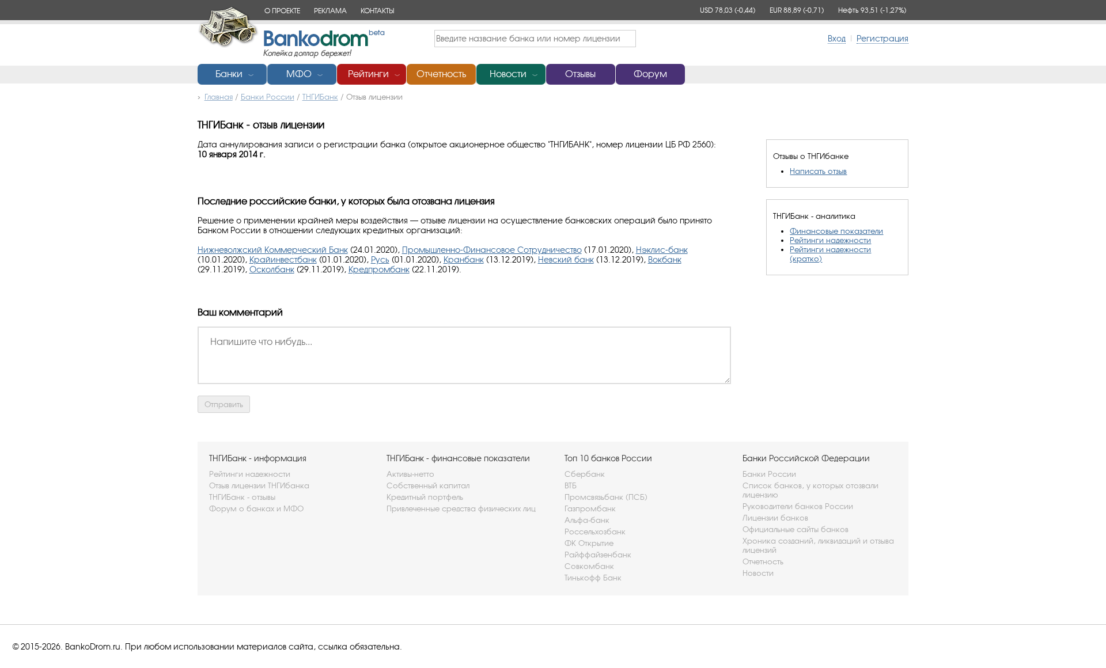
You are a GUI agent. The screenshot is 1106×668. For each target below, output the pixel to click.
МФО (299, 74)
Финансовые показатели (836, 231)
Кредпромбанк (379, 269)
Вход (837, 38)
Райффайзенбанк (598, 554)
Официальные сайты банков (796, 529)
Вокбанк (664, 259)
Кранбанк (464, 259)
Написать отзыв (818, 171)
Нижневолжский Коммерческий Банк (273, 250)
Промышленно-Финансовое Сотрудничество (492, 250)
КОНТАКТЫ (377, 10)
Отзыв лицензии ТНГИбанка (259, 485)
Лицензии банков (775, 517)
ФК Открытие (589, 543)
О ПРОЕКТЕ (282, 10)
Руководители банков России (798, 506)
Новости (508, 74)
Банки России (769, 474)
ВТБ (571, 485)
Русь (380, 259)
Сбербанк (585, 474)
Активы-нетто (410, 474)
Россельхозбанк (595, 531)
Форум (650, 74)
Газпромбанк (590, 508)
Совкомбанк (589, 566)
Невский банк (566, 259)
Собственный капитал (428, 485)
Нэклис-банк (662, 250)
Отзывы (580, 74)
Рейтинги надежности (830, 240)
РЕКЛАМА (330, 10)
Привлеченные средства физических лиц (461, 508)
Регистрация (882, 38)
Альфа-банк (587, 520)
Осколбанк (271, 269)
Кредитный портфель (425, 497)
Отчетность (441, 74)
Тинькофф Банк (593, 577)
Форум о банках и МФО (256, 508)
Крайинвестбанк (283, 259)
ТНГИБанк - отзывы (242, 497)
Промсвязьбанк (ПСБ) (606, 497)
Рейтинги (368, 74)
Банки (229, 74)
